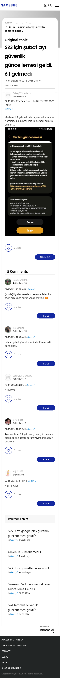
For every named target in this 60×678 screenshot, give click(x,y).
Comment (45, 257)
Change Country (11, 668)
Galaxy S (9, 108)
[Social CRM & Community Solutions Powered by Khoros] (47, 629)
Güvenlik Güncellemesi (23, 552)
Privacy (6, 651)
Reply (46, 316)
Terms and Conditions (15, 645)
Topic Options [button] (49, 30)
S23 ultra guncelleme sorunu (27, 568)
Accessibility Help (12, 639)
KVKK (4, 662)
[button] (49, 94)
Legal (5, 657)
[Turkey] (9, 5)
